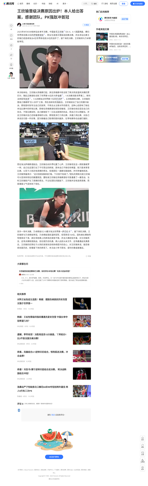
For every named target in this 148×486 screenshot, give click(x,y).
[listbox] (54, 345)
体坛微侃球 (21, 344)
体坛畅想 (20, 326)
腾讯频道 (83, 470)
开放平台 (50, 470)
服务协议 (37, 470)
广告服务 (56, 470)
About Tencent (28, 470)
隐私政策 (43, 470)
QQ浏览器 (77, 470)
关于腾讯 (20, 470)
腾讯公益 (70, 470)
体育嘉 (19, 309)
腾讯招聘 (63, 470)
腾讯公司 (51, 479)
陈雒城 (19, 396)
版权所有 (56, 479)
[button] (125, 19)
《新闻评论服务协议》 (46, 404)
